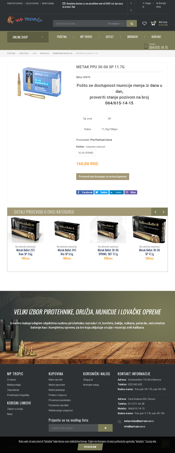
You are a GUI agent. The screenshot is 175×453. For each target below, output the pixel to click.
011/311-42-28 (136, 403)
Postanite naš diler (59, 405)
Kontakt (156, 37)
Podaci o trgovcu (58, 395)
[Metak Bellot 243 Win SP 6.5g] (25, 229)
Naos (10, 414)
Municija (44, 53)
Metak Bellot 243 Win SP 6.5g (25, 252)
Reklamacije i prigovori (61, 410)
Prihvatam (90, 447)
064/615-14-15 (158, 47)
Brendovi (132, 37)
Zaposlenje (13, 390)
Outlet (110, 37)
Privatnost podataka (60, 400)
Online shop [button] (20, 37)
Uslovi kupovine (32, 3)
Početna (62, 37)
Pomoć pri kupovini (14, 3)
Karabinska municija (62, 53)
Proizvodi (24, 53)
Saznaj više (150, 441)
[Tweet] (101, 192)
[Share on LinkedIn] (117, 192)
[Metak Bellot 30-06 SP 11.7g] (108, 229)
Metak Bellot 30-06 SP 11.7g (108, 252)
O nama (11, 379)
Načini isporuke (57, 384)
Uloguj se (146, 4)
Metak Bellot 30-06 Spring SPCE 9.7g (149, 252)
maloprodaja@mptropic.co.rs (138, 421)
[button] (65, 68)
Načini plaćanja (48, 3)
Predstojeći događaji (18, 395)
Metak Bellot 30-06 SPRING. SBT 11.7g (66, 252)
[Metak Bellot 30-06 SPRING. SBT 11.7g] (67, 229)
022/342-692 (135, 384)
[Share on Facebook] (85, 192)
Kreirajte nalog (161, 4)
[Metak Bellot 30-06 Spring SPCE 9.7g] (149, 229)
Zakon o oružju (15, 409)
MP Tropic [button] (86, 37)
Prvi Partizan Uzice (101, 139)
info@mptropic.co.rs (134, 426)
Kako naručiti (56, 379)
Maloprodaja (14, 384)
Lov (34, 53)
